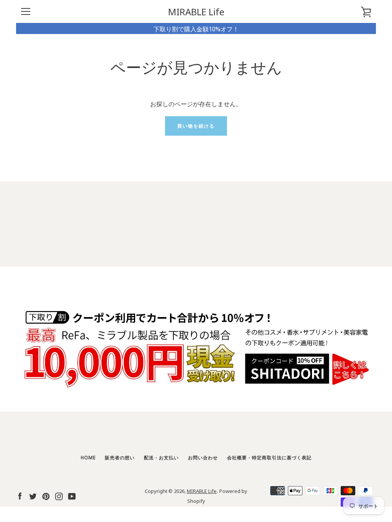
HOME (88, 457)
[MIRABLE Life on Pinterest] (46, 495)
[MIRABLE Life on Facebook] (20, 495)
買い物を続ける (196, 125)
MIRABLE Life (196, 11)
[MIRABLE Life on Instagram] (59, 495)
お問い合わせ (203, 457)
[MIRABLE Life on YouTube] (72, 495)
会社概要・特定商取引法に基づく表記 (269, 457)
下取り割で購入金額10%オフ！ (196, 28)
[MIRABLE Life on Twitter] (33, 495)
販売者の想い (120, 457)
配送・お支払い (161, 457)
